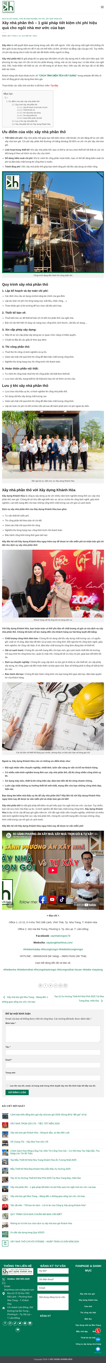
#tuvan (78, 969)
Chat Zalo (98, 1343)
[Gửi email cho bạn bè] (55, 985)
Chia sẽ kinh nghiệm (28, 19)
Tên (8, 1047)
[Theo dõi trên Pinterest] (25, 1323)
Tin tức (41, 19)
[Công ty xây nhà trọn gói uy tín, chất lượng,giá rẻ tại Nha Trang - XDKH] (11, 7)
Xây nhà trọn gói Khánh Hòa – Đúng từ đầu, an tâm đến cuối (39, 1133)
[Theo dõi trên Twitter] (20, 1323)
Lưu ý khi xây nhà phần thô (26, 121)
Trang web (10, 1073)
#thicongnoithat (65, 969)
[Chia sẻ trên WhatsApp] (40, 985)
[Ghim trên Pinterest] (60, 985)
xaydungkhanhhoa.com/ (59, 942)
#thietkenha (9, 969)
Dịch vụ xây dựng (10, 19)
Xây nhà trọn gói (54, 19)
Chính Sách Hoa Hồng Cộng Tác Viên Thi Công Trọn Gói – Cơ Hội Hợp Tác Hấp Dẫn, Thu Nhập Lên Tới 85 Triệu (55, 1152)
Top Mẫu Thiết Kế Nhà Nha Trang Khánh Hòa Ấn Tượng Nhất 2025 (43, 1160)
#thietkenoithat (25, 969)
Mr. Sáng (33, 36)
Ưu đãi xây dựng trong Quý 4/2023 (27, 1232)
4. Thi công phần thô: (29, 115)
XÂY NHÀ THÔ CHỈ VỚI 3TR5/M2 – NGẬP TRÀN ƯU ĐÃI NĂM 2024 (44, 1241)
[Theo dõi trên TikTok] (15, 1323)
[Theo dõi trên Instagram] (10, 1323)
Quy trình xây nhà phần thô (26, 105)
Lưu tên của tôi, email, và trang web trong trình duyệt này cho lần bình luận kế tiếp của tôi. (53, 1086)
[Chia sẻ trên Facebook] (45, 985)
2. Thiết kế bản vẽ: (28, 110)
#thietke (87, 969)
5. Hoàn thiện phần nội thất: (31, 118)
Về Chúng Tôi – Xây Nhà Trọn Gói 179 (29, 1142)
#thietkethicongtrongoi (71, 949)
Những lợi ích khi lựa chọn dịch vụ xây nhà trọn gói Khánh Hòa (41, 1223)
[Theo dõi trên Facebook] (5, 1323)
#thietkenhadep (31, 949)
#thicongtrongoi (49, 949)
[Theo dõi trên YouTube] (17, 1330)
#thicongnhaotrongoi (45, 969)
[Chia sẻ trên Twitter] (50, 985)
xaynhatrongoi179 (60, 935)
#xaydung (97, 969)
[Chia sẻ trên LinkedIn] (65, 985)
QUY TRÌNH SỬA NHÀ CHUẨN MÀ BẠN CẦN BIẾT (36, 1214)
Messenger (98, 1352)
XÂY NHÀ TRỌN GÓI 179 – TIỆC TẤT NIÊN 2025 (35, 1123)
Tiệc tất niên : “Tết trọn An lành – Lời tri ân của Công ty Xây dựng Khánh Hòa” (48, 1205)
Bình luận (11, 1023)
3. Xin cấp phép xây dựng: (31, 113)
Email (9, 1060)
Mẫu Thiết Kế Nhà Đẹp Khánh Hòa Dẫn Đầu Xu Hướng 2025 (40, 1169)
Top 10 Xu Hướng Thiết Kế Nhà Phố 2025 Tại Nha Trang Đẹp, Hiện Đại (45, 1178)
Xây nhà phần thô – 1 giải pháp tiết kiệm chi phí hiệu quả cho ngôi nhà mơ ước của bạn (53, 1187)
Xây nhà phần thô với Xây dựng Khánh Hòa (32, 124)
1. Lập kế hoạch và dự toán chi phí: (34, 107)
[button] (102, 7)
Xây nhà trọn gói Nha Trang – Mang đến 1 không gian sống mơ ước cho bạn (47, 1196)
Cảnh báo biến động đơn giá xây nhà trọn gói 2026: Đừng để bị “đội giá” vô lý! (48, 1114)
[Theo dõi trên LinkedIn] (30, 1323)
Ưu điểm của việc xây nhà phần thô (23, 101)
